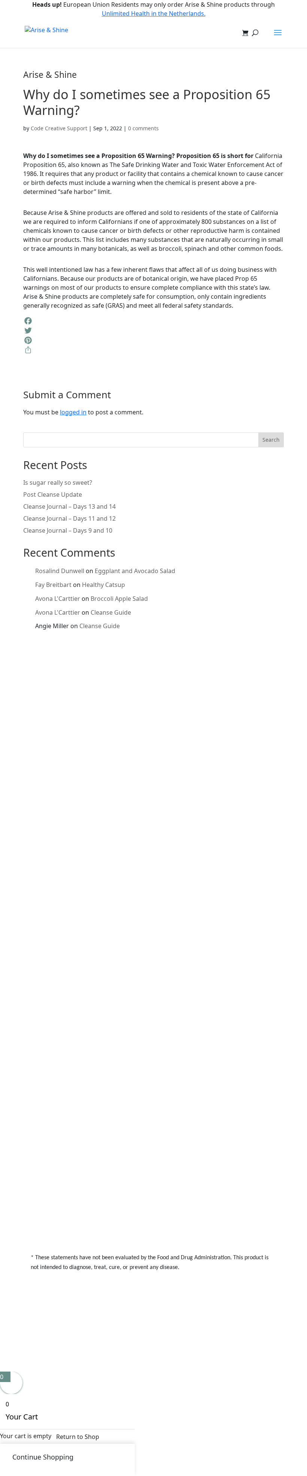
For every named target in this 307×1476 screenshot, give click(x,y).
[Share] (153, 350)
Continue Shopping (42, 1456)
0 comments (143, 128)
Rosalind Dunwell (59, 571)
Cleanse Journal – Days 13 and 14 (69, 506)
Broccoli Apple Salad (119, 598)
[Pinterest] (153, 340)
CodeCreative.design (191, 1331)
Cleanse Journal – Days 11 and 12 (69, 518)
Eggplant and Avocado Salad (135, 571)
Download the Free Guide (83, 774)
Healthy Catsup (103, 585)
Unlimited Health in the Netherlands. (154, 13)
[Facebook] (153, 321)
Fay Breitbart (53, 585)
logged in (73, 412)
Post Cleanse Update (52, 494)
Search (271, 439)
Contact (52, 1128)
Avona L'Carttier (57, 598)
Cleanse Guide (111, 612)
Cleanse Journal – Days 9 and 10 (67, 530)
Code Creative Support (59, 128)
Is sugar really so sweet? (57, 482)
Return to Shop (77, 1437)
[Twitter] (153, 330)
